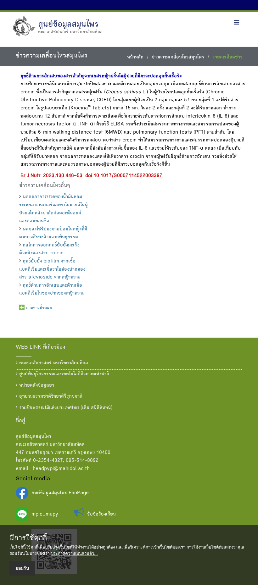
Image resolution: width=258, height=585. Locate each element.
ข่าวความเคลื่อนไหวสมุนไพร (178, 57)
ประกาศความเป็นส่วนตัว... (74, 553)
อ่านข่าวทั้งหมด (39, 308)
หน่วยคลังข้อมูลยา (36, 385)
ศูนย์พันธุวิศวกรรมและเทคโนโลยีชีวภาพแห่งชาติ (63, 374)
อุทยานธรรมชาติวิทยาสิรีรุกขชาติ (50, 396)
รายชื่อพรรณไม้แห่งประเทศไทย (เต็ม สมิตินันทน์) (65, 408)
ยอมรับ (22, 568)
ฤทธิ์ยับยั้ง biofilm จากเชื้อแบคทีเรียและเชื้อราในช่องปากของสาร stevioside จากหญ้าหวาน (52, 269)
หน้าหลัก (135, 57)
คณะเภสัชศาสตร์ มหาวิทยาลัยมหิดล (53, 363)
